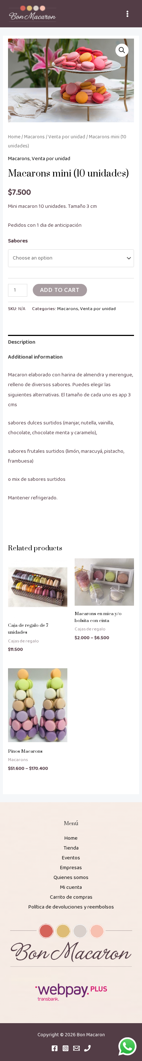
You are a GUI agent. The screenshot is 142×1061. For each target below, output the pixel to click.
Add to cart (60, 290)
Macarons (34, 137)
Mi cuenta (71, 887)
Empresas (71, 867)
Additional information (35, 357)
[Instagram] (65, 1048)
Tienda (71, 848)
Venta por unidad (66, 137)
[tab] (71, 342)
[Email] (76, 1048)
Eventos (71, 858)
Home (14, 137)
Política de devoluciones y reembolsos (71, 907)
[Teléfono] (87, 1048)
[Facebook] (54, 1048)
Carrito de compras (71, 897)
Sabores (18, 241)
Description (21, 342)
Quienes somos (71, 877)
